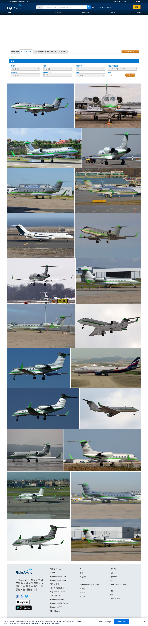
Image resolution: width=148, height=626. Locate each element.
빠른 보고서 (54, 584)
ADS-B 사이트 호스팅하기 (118, 584)
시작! (130, 75)
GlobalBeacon (55, 611)
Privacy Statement (53, 623)
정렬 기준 (79, 66)
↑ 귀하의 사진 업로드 (130, 51)
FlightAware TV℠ (56, 607)
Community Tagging (59, 52)
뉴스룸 (82, 589)
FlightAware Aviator (57, 592)
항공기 (13, 66)
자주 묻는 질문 (114, 599)
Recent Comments (41, 52)
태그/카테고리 (113, 66)
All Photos (26, 52)
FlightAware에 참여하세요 (16, 1)
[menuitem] (9, 12)
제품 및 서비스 (55, 569)
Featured (15, 52)
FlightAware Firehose (58, 576)
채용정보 (83, 577)
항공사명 (14, 72)
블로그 (82, 592)
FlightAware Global (57, 599)
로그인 (28, 1)
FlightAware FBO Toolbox (59, 603)
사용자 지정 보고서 (57, 588)
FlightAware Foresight (58, 580)
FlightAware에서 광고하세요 (90, 585)
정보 (81, 573)
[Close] (144, 621)
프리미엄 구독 (55, 596)
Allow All (121, 622)
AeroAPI (53, 573)
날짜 (77, 72)
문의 (111, 595)
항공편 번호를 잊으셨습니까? (102, 7)
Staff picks (47, 72)
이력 (81, 581)
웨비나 (82, 596)
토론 (111, 580)
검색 (109, 72)
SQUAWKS (113, 577)
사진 (111, 573)
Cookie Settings (105, 622)
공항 (44, 66)
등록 (136, 7)
